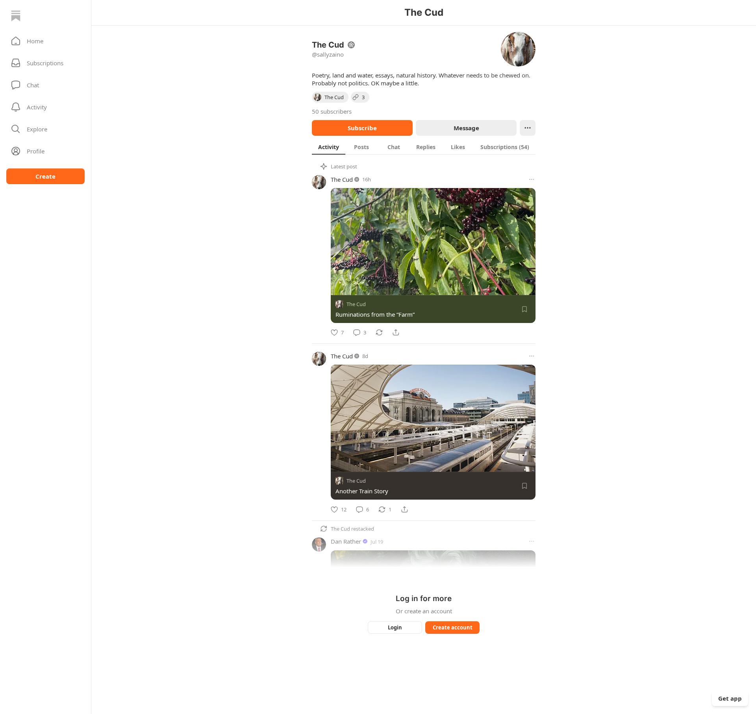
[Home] (15, 15)
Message (466, 128)
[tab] (328, 147)
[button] (45, 40)
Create (45, 176)
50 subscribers (332, 111)
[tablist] (424, 147)
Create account (452, 627)
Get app (730, 698)
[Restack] (379, 332)
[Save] (524, 309)
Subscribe (362, 128)
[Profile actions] (528, 128)
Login (395, 627)
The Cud (342, 179)
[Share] (395, 332)
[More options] (531, 179)
